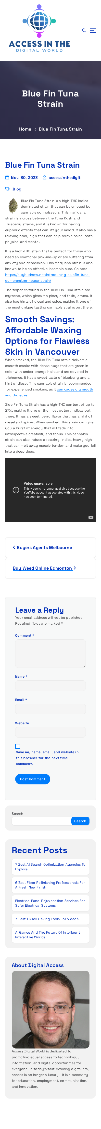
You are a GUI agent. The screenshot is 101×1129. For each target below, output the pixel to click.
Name (21, 676)
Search (18, 813)
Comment (24, 635)
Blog (17, 189)
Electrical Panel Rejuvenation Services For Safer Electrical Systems (50, 903)
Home (25, 129)
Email (21, 700)
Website (22, 723)
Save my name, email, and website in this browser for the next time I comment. (47, 758)
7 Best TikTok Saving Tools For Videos (46, 919)
